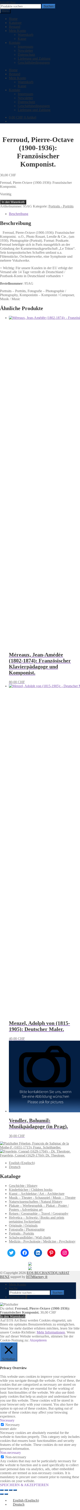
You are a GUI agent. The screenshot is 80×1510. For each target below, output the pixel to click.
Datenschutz (26, 54)
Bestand (14, 27)
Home (13, 19)
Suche (13, 1288)
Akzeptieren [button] (38, 1340)
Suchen (49, 6)
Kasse (22, 38)
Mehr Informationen (51, 1332)
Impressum (25, 46)
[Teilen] (10, 1490)
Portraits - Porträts (61, 206)
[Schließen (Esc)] (15, 1490)
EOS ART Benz (8, 2)
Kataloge (15, 23)
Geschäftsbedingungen (34, 62)
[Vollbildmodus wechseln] (6, 1490)
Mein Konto (17, 31)
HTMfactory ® (37, 1277)
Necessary (12, 1425)
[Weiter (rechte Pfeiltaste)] (6, 1494)
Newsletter (25, 50)
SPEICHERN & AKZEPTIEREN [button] (24, 1485)
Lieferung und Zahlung (34, 58)
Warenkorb (25, 34)
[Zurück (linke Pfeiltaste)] (2, 1494)
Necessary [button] (7, 1420)
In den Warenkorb (13, 202)
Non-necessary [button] (10, 1452)
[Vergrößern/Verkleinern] (2, 1490)
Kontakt (14, 42)
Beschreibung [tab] (18, 214)
